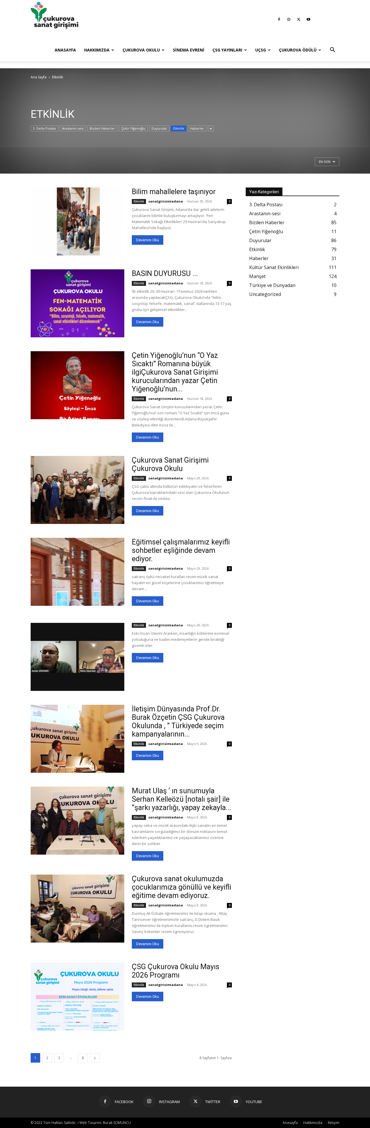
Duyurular (159, 128)
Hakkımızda (97, 50)
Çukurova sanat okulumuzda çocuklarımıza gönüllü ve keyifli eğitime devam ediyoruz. (181, 887)
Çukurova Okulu (141, 50)
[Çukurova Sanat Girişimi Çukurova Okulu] (77, 490)
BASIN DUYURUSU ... (165, 273)
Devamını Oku (147, 240)
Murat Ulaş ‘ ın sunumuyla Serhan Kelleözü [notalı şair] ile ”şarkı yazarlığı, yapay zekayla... (181, 799)
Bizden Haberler (102, 128)
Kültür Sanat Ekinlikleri (274, 267)
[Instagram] (288, 19)
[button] (332, 50)
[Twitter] (298, 19)
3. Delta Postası (44, 128)
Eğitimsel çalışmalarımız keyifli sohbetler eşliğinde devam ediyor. (181, 550)
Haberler (197, 128)
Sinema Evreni (188, 50)
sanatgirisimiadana (165, 201)
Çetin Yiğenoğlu (133, 128)
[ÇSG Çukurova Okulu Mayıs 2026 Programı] (77, 997)
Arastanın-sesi (73, 128)
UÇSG (260, 50)
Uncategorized (265, 294)
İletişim (333, 1122)
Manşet (257, 276)
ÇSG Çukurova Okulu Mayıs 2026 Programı (175, 971)
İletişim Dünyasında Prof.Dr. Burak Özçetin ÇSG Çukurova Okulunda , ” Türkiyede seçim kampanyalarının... (178, 721)
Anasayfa (65, 50)
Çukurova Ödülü (298, 50)
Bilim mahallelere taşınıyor (174, 191)
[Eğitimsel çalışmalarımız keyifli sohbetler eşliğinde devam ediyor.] (77, 572)
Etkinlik (178, 128)
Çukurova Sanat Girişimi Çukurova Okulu (170, 464)
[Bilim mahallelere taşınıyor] (77, 221)
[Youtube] (308, 19)
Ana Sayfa (39, 77)
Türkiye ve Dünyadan (272, 285)
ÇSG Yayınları (227, 50)
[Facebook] (279, 19)
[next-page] (95, 1058)
